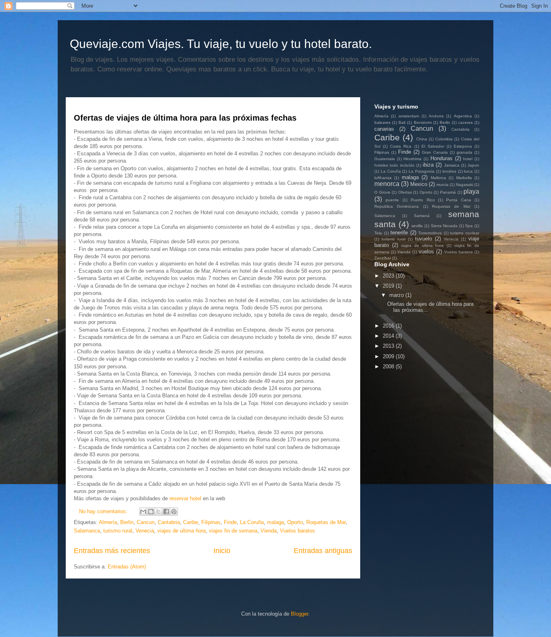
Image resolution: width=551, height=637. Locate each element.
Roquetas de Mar (326, 522)
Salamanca (87, 531)
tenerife (399, 233)
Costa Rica (400, 146)
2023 (389, 276)
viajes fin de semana (233, 531)
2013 (389, 346)
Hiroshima (412, 159)
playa (471, 191)
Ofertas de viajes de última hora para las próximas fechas (185, 117)
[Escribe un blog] (151, 512)
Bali (402, 122)
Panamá (448, 192)
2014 (389, 336)
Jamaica (451, 165)
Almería (108, 522)
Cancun (145, 522)
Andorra (436, 116)
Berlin (127, 522)
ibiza (428, 165)
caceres (465, 122)
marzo (397, 295)
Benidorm (423, 122)
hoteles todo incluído (394, 165)
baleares (382, 122)
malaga (275, 522)
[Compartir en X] (158, 512)
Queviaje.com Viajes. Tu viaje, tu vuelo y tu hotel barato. (221, 43)
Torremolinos (430, 233)
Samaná (422, 215)
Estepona (463, 146)
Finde (230, 522)
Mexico (418, 184)
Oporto (295, 522)
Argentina (463, 116)
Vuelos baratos (297, 531)
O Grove (382, 192)
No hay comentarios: (104, 511)
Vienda (269, 531)
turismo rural (117, 531)
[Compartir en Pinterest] (174, 512)
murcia (442, 184)
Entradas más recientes (112, 551)
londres (449, 171)
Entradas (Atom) (127, 567)
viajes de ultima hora (181, 531)
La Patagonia (421, 171)
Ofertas (405, 192)
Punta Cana (458, 200)
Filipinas (211, 522)
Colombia (444, 139)
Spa (469, 225)
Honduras (441, 158)
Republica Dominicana (396, 206)
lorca (468, 171)
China (421, 139)
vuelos (426, 252)
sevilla (417, 225)
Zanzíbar (382, 258)
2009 (389, 356)
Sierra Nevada (444, 225)
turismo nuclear (464, 233)
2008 (389, 366)
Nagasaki (464, 184)
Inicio (221, 551)
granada (464, 152)
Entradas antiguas (323, 551)
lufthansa (383, 177)
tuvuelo (423, 239)
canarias (384, 129)
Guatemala (384, 159)
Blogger (299, 614)
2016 (389, 326)
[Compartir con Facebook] (166, 512)
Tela (378, 233)
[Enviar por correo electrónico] (143, 512)
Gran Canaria (435, 152)
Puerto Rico (422, 200)
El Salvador (433, 146)
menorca (386, 183)
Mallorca (438, 177)
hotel (467, 159)
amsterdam (409, 116)
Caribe (190, 522)
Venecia (145, 531)
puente (392, 200)
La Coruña (252, 522)
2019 (389, 286)
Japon (473, 165)
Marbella (464, 177)
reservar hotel (185, 498)
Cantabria (169, 522)
